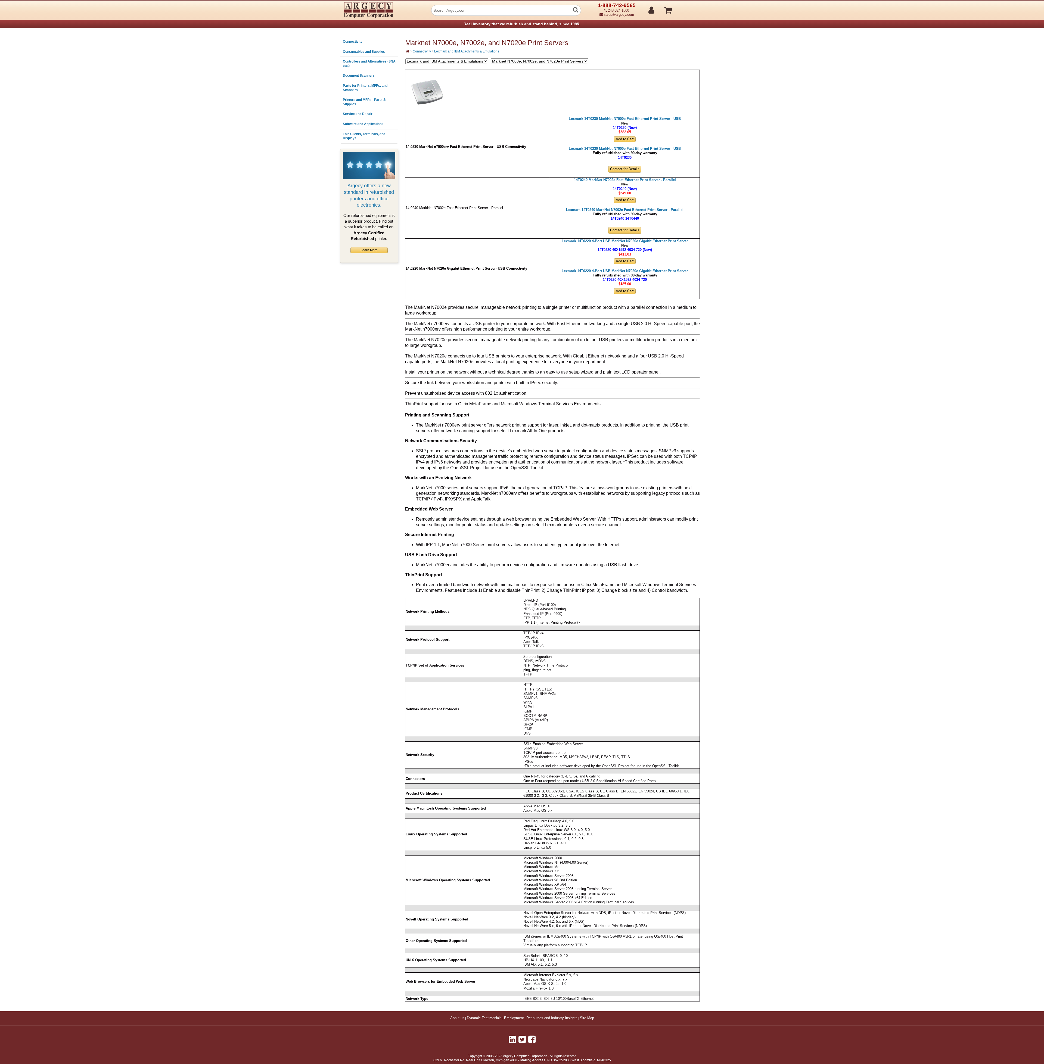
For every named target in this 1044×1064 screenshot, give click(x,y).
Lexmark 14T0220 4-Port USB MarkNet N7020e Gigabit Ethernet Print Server (625, 241)
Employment (514, 1018)
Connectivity (352, 41)
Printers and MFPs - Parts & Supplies (364, 102)
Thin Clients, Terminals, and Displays (364, 136)
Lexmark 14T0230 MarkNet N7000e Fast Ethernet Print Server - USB (625, 119)
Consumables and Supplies (364, 52)
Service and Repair (357, 114)
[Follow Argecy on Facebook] (532, 1039)
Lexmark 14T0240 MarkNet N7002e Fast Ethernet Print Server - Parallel (624, 210)
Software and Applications (363, 124)
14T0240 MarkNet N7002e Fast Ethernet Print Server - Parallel (625, 180)
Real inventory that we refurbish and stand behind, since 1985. (522, 24)
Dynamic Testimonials (484, 1018)
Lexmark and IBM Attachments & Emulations (466, 51)
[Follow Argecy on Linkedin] (512, 1039)
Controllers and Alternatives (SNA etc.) (369, 64)
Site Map (587, 1018)
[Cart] (688, 7)
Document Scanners (359, 75)
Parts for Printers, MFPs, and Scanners (365, 88)
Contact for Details (624, 169)
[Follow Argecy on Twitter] (522, 1039)
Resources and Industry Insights (551, 1018)
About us (457, 1018)
